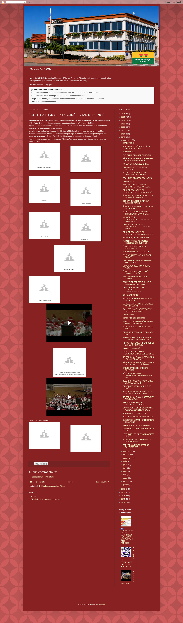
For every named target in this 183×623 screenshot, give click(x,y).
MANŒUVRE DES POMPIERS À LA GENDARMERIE (137, 441)
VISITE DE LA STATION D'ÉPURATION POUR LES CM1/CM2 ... (138, 322)
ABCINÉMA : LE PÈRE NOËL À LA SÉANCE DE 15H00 (136, 147)
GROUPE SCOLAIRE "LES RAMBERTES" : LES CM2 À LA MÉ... (138, 191)
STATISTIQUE (128, 143)
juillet (125, 465)
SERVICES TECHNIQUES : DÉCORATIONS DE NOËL (134, 404)
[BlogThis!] (38, 463)
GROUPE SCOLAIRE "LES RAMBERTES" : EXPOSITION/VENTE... (133, 290)
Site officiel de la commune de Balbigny (46, 499)
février (126, 481)
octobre (126, 455)
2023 (123, 124)
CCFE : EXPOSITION (131, 295)
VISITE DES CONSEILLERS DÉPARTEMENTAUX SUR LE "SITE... (138, 353)
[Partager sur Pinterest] (46, 463)
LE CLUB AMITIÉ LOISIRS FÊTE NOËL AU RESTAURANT (138, 305)
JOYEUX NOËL (129, 152)
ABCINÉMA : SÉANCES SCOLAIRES (137, 178)
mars (125, 478)
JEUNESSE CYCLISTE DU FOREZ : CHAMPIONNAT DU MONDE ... (137, 213)
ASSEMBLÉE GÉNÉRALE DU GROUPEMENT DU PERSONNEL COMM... (137, 227)
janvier (126, 485)
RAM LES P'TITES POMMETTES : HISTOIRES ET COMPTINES (136, 242)
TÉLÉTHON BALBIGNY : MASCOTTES (138, 417)
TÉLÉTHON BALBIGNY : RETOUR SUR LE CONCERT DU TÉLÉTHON (138, 364)
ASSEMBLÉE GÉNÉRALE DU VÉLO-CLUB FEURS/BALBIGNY (137, 283)
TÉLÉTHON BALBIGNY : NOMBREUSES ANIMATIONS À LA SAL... (137, 375)
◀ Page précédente (37, 482)
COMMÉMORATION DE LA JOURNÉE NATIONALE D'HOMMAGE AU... (138, 409)
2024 (123, 120)
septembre (127, 458)
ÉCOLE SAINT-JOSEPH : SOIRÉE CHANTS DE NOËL (136, 272)
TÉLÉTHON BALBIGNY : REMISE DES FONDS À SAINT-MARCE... (138, 160)
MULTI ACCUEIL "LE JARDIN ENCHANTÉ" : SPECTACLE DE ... (137, 186)
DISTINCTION (128, 315)
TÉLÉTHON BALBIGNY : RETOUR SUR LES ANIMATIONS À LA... (138, 358)
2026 (123, 114)
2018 (123, 489)
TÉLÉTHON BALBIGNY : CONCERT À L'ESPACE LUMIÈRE (138, 382)
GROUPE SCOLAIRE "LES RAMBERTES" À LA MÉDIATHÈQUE (138, 233)
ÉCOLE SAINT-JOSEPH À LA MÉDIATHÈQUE (134, 247)
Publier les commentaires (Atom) (52, 486)
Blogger (102, 605)
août (125, 461)
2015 (123, 499)
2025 (123, 117)
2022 (123, 127)
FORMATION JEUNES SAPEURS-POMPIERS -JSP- (136, 446)
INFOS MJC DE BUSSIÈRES (134, 318)
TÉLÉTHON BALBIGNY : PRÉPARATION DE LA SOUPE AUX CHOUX (138, 393)
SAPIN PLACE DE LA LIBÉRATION (136, 425)
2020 (123, 134)
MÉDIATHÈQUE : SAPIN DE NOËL (136, 238)
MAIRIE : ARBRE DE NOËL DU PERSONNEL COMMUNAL (135, 174)
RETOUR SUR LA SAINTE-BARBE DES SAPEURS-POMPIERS (138, 344)
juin (125, 468)
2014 (123, 502)
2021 (123, 130)
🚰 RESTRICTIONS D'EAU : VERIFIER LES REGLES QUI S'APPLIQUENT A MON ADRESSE (127, 536)
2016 (123, 496)
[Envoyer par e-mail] (35, 463)
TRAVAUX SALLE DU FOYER (134, 413)
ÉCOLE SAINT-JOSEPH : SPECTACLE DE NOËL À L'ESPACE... (138, 197)
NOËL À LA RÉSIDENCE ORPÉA (136, 164)
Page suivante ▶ (102, 482)
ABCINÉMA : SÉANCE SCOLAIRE (136, 252)
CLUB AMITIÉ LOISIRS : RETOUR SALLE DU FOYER (136, 202)
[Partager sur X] (41, 463)
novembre (127, 451)
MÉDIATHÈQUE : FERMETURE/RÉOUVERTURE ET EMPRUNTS (137, 219)
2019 (123, 137)
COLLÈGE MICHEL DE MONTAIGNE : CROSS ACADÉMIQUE (137, 310)
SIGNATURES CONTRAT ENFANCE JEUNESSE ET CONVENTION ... (137, 339)
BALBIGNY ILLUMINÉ (131, 348)
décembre (127, 140)
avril (125, 475)
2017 (123, 492)
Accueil (70, 482)
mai (125, 471)
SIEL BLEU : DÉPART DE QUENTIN (137, 155)
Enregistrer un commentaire (43, 477)
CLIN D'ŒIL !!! (128, 181)
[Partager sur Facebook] (43, 463)
